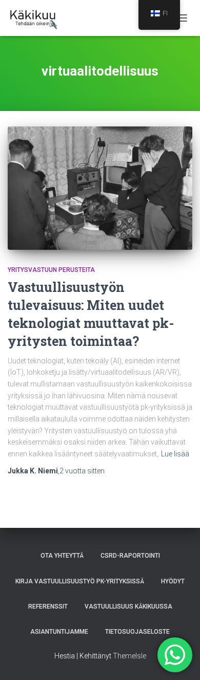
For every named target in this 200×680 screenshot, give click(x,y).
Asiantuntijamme (59, 631)
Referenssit (48, 606)
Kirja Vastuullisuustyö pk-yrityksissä (79, 581)
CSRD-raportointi (130, 555)
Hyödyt (173, 581)
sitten (82, 471)
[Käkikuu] (37, 18)
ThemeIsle (129, 656)
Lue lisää (175, 454)
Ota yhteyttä (62, 555)
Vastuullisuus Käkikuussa (128, 606)
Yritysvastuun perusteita (51, 269)
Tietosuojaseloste (137, 631)
